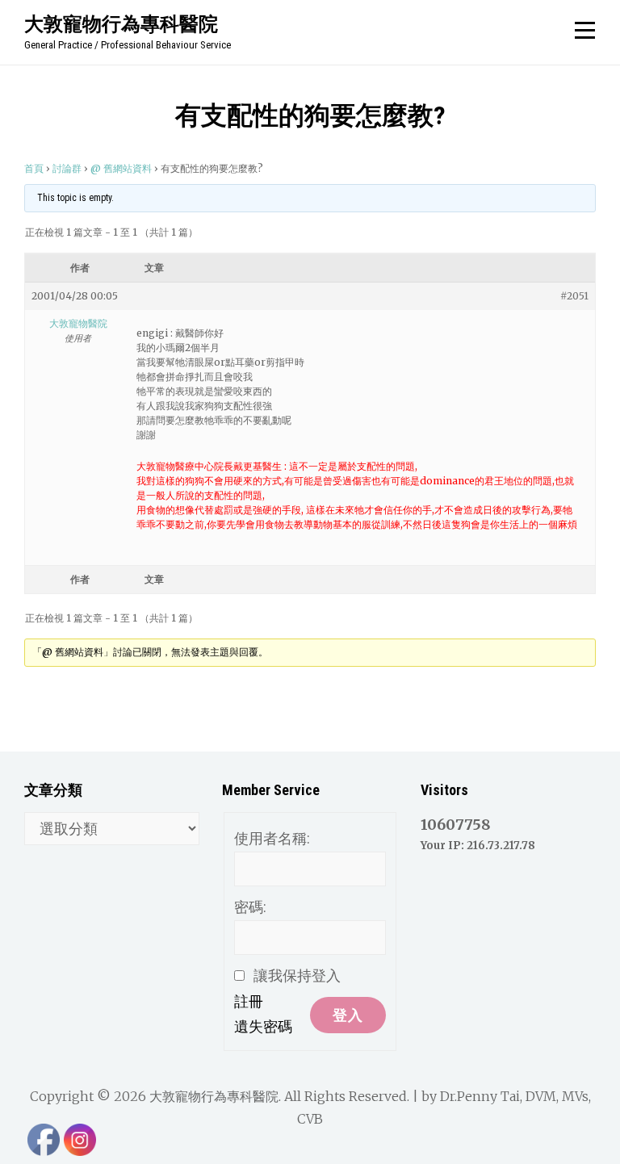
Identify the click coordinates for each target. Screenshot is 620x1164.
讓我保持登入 (297, 975)
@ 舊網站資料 (121, 168)
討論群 (67, 168)
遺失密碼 (263, 1026)
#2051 (574, 296)
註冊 (248, 1001)
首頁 (34, 168)
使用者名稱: (272, 838)
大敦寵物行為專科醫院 (121, 23)
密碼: (250, 906)
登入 (348, 1015)
